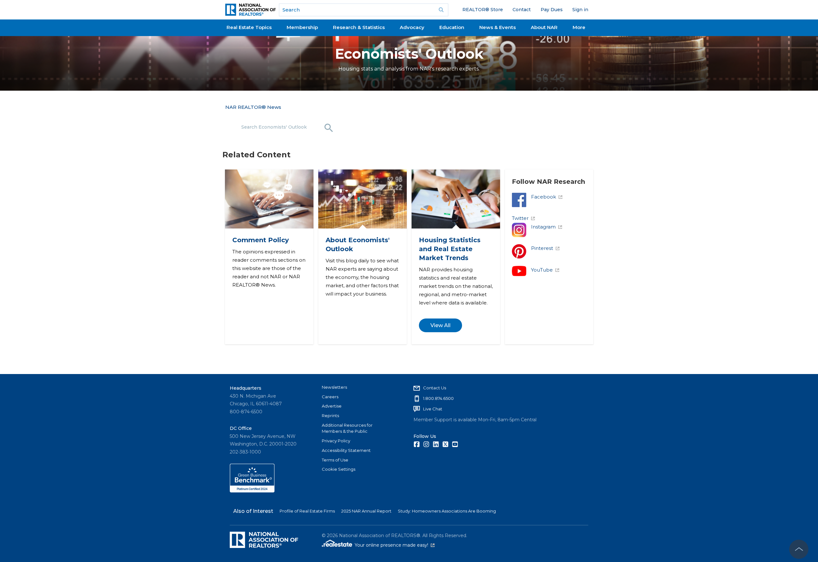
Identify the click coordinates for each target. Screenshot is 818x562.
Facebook (543, 197)
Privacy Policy (336, 440)
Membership (302, 27)
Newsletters (334, 387)
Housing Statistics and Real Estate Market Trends (449, 249)
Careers (330, 396)
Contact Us (434, 387)
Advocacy (412, 27)
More (579, 27)
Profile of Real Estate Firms (307, 510)
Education (451, 27)
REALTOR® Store (482, 9)
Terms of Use (335, 459)
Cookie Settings (338, 469)
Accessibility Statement (346, 450)
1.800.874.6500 (438, 398)
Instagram (543, 227)
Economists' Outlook (409, 53)
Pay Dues (552, 9)
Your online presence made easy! (395, 545)
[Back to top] (798, 549)
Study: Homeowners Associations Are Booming (447, 510)
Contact (522, 9)
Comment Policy (260, 240)
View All (440, 325)
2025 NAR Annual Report (366, 510)
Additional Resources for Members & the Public (347, 428)
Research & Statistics (359, 27)
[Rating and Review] (252, 491)
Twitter (520, 218)
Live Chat (432, 408)
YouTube (542, 270)
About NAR (544, 27)
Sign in (580, 9)
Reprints (330, 415)
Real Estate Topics (249, 27)
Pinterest (542, 248)
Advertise (332, 405)
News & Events (497, 27)
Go (441, 10)
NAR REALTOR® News (253, 107)
